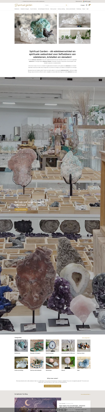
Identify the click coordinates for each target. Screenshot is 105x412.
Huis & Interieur (33, 9)
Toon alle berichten (85, 394)
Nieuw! (83, 9)
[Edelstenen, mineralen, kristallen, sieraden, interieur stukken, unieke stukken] (23, 5)
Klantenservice (79, 1)
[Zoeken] (66, 5)
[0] (89, 5)
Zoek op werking (61, 9)
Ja (58, 409)
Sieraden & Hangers (25, 9)
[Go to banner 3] (75, 37)
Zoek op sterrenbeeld (70, 9)
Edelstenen (17, 9)
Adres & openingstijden (21, 209)
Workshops (78, 9)
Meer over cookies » (72, 409)
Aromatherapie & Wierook (43, 9)
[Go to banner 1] (36, 28)
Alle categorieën (86, 337)
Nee (63, 409)
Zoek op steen (53, 9)
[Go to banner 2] (75, 20)
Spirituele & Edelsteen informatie (52, 386)
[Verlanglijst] (86, 5)
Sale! (87, 9)
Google (88, 1)
